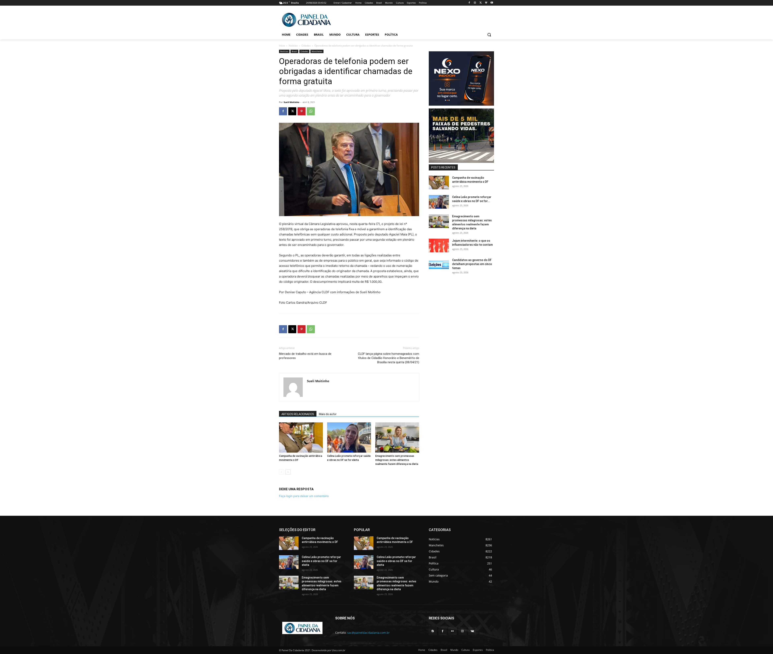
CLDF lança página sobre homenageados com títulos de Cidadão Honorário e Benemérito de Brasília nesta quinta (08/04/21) (388, 358)
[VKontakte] (472, 631)
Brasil (294, 51)
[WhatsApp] (311, 111)
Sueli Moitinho (291, 102)
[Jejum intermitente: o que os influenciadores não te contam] (439, 246)
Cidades (306, 45)
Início (282, 45)
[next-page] (287, 472)
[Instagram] (475, 3)
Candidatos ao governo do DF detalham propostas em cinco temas (472, 264)
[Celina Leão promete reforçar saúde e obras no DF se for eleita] (349, 437)
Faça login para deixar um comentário (304, 496)
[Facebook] (469, 3)
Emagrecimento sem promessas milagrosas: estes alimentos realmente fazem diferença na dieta (396, 459)
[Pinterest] (302, 111)
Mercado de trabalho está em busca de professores (305, 356)
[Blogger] (433, 631)
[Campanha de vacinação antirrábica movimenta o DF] (301, 437)
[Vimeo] (486, 3)
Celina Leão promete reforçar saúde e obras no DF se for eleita (321, 560)
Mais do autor (328, 414)
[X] (480, 3)
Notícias (293, 45)
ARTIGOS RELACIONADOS (297, 414)
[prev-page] (281, 472)
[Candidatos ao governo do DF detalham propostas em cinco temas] (439, 265)
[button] (489, 34)
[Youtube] (491, 3)
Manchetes (317, 51)
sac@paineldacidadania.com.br (368, 632)
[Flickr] (452, 631)
